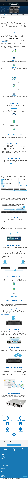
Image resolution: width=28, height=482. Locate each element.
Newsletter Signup (3, 476)
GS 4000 (14, 134)
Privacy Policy (15, 1)
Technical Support (3, 468)
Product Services (3, 469)
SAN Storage (2, 458)
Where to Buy (2, 475)
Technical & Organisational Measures (20, 478)
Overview (4, 14)
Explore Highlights (3, 41)
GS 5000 (7, 134)
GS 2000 (11, 139)
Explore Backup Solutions (4, 314)
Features (17, 14)
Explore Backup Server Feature (5, 313)
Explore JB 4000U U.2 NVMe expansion (6, 48)
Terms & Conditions (5, 478)
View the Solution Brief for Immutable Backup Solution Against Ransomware (11, 308)
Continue (14, 4)
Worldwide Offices (3, 473)
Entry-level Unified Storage (4, 457)
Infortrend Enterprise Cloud (4, 465)
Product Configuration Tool (14, 163)
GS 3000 (20, 134)
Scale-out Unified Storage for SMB (5, 456)
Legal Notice (13, 478)
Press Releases (3, 474)
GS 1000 (17, 139)
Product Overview (5, 451)
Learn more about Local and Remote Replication (7, 309)
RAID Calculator (22, 451)
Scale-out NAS (2, 459)
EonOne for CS (3, 464)
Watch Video (14, 107)
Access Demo (14, 376)
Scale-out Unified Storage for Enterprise (5, 455)
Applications (23, 14)
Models (11, 14)
